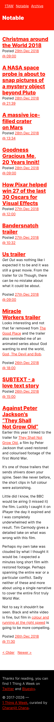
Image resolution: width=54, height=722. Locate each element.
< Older (8, 652)
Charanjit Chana (15, 708)
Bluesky (28, 689)
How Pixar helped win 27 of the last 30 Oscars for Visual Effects (24, 193)
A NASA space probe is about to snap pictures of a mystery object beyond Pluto (23, 80)
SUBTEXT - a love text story (20, 382)
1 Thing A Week (15, 703)
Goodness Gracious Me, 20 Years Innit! (20, 156)
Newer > (25, 652)
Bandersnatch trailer (20, 228)
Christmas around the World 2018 (25, 42)
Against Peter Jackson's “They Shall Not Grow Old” (20, 417)
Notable (22, 6)
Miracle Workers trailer (21, 314)
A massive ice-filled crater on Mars (21, 121)
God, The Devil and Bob (21, 354)
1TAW (9, 6)
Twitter (8, 689)
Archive (37, 6)
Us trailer (13, 254)
